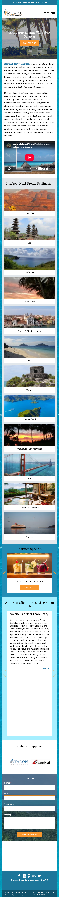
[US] (29, 465)
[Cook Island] (29, 288)
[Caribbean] (29, 259)
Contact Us (29, 43)
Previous (5, 574)
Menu (51, 13)
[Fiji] (29, 347)
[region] (29, 762)
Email (7, 793)
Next (54, 574)
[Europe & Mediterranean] (29, 317)
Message (8, 814)
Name (8, 782)
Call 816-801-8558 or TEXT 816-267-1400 (29, 3)
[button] (6, 762)
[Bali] (29, 229)
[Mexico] (29, 376)
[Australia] (29, 200)
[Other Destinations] (29, 494)
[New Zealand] (29, 406)
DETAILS (30, 587)
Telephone (9, 804)
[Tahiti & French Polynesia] (29, 435)
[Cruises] (29, 523)
